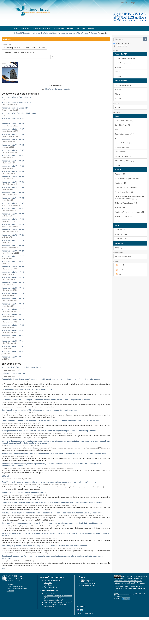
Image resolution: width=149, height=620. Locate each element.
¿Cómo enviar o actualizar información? (58, 596)
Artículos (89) (120, 207)
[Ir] (145, 39)
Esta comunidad (121, 46)
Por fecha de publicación (11, 48)
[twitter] (81, 610)
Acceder (118, 107)
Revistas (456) (120, 174)
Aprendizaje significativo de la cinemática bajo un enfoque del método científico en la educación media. (45, 546)
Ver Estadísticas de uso (123, 256)
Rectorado (10, 584)
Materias (42, 48)
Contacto (80, 613)
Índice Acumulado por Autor (13, 373)
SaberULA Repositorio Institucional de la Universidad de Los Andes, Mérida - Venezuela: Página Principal (52, 33)
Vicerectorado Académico (16, 586)
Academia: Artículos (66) (123, 216)
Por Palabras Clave (50, 587)
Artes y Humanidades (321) (124, 192)
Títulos (33, 48)
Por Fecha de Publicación (52, 580)
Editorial (5, 476)
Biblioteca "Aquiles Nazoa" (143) (126, 203)
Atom (120, 274)
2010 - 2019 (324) (121, 234)
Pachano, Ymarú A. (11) (123, 156)
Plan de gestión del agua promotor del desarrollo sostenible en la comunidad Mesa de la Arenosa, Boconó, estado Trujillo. (53, 513)
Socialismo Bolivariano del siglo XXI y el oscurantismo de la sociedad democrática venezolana (41, 410)
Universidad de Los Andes (123, 588)
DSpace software (122, 594)
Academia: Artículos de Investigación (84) (129, 212)
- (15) (117, 138)
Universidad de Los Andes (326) (126, 187)
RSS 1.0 (121, 265)
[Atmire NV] (126, 598)
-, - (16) (117, 129)
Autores (26, 48)
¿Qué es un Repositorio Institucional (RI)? (58, 602)
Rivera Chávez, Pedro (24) (124, 120)
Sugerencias (88, 613)
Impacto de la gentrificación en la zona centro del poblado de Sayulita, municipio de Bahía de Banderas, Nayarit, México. (52, 502)
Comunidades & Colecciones (125, 58)
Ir (52, 57)
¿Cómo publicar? (50, 593)
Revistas (94, 33)
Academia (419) (120, 183)
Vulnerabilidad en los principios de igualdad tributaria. (24, 492)
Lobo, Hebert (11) (121, 152)
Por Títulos (48, 585)
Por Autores (48, 583)
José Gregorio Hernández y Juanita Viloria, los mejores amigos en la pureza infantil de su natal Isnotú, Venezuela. (49, 482)
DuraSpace (118, 596)
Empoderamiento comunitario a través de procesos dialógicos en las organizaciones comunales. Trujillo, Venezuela (50, 420)
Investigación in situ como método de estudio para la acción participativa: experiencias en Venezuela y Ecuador (49, 431)
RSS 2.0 (121, 269)
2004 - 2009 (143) (121, 239)
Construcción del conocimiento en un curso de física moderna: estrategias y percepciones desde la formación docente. (52, 523)
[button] (124, 2)
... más (117, 165)
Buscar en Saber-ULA (123, 43)
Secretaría (10, 591)
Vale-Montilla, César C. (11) (124, 161)
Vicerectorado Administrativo (17, 588)
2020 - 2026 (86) (121, 230)
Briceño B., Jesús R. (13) (123, 143)
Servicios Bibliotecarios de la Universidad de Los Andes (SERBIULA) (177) (129, 197)
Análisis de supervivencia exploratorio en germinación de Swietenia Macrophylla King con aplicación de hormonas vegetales (54, 453)
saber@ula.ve (88, 580)
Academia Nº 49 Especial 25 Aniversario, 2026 (21, 367)
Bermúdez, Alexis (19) (122, 125)
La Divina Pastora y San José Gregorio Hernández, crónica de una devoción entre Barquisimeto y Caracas (46, 400)
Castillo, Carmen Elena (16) (124, 134)
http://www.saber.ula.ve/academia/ (57, 89)
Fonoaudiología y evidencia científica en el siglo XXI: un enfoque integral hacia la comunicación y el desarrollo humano (51, 379)
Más (3, 568)
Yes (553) (118, 248)
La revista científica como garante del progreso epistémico (27, 389)
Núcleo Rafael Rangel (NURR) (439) (127, 178)
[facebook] (78, 610)
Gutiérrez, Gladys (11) (122, 147)
